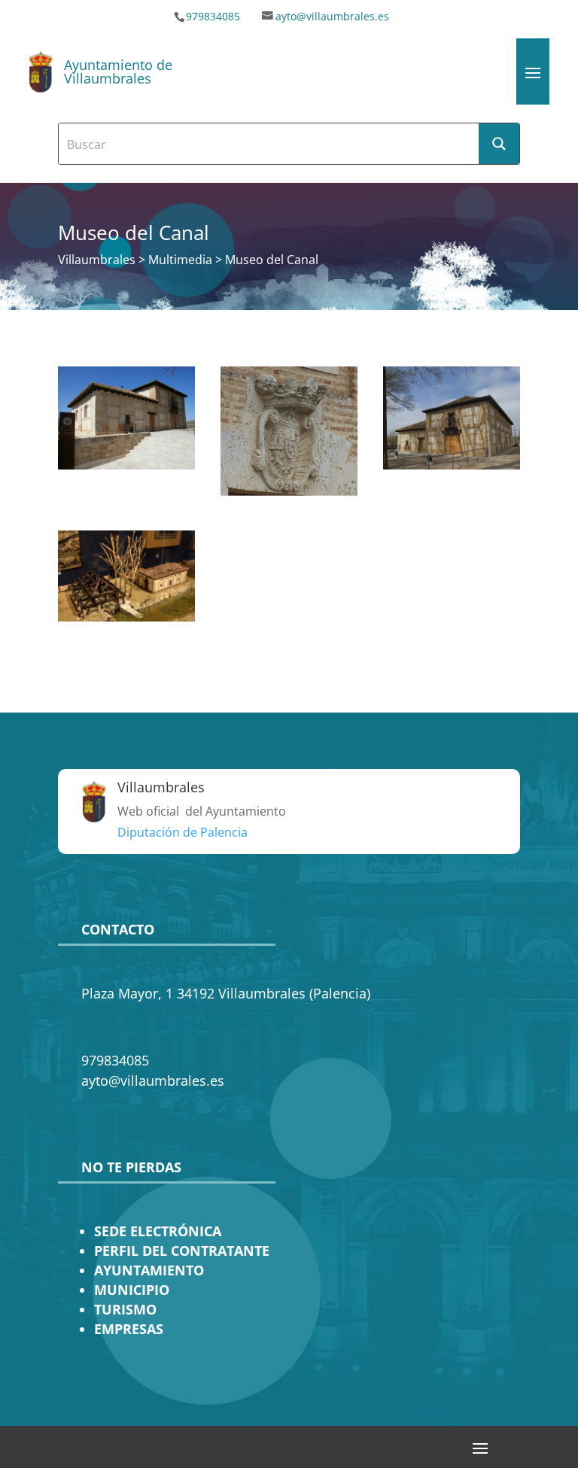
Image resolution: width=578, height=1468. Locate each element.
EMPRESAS (128, 1329)
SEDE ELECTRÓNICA (157, 1231)
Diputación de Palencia (182, 832)
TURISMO (125, 1309)
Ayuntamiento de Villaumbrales (118, 71)
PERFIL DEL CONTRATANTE (181, 1251)
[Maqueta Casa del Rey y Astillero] (126, 617)
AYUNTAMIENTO (149, 1270)
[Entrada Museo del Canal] (126, 465)
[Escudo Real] (289, 491)
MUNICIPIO (131, 1290)
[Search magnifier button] (499, 143)
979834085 (213, 16)
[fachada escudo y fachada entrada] (451, 465)
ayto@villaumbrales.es (332, 16)
